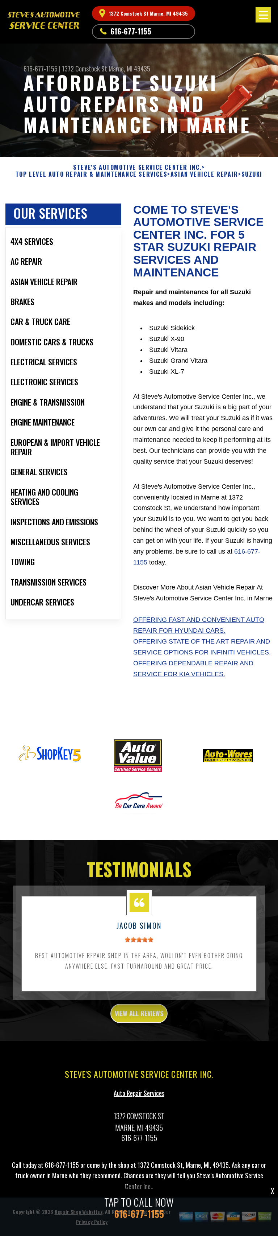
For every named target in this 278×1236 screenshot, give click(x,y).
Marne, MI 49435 (129, 68)
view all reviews (139, 1013)
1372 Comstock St (84, 68)
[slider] (139, 940)
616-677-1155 (130, 31)
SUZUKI (252, 174)
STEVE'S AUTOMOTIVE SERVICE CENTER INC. (137, 167)
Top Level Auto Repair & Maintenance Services (91, 174)
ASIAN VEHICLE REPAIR (204, 174)
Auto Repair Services (139, 1093)
